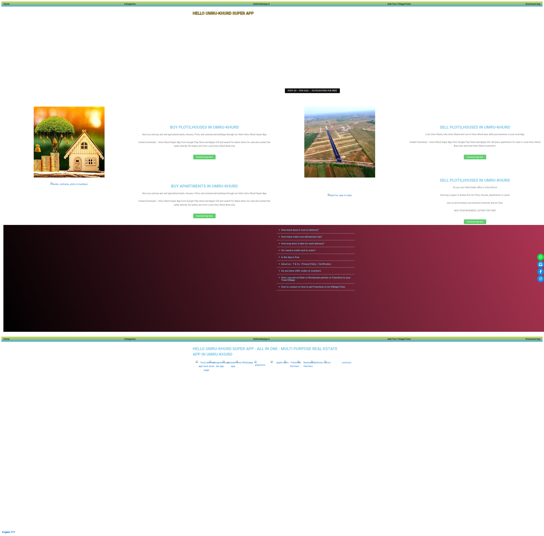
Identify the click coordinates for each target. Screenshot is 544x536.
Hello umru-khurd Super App (223, 13)
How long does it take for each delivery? (302, 243)
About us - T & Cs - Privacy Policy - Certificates (306, 264)
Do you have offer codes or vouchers (301, 270)
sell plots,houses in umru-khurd (475, 127)
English (6, 532)
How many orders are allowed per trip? (301, 236)
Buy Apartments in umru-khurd (204, 186)
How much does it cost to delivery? (300, 230)
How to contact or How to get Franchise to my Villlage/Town (313, 287)
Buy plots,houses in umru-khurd (204, 127)
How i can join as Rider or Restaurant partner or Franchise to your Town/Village (315, 278)
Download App (533, 4)
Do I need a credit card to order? (298, 250)
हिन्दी (13, 532)
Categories (130, 4)
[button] (316, 230)
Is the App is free (290, 257)
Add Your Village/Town (399, 4)
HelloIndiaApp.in (261, 4)
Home (6, 4)
